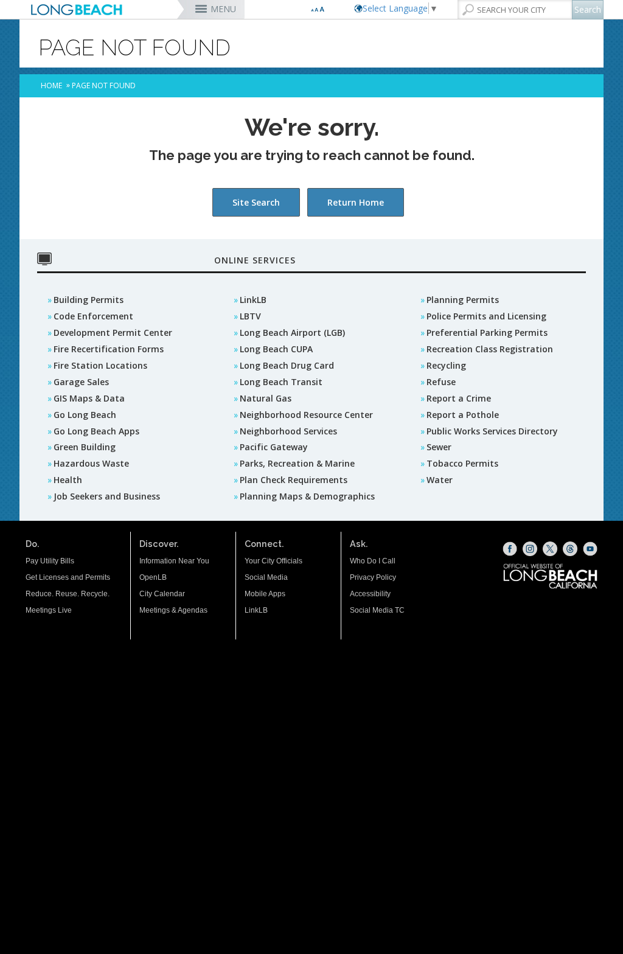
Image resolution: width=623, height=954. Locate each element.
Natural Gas (265, 398)
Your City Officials (273, 561)
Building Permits (89, 299)
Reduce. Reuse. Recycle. (68, 594)
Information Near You (174, 561)
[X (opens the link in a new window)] (550, 548)
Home (51, 85)
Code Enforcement (93, 316)
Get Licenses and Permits (68, 577)
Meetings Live (49, 610)
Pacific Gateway (274, 447)
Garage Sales (81, 382)
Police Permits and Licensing (486, 316)
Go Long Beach (85, 414)
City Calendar (162, 594)
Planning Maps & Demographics (307, 496)
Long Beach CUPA (276, 349)
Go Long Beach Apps (96, 431)
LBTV (250, 316)
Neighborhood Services (288, 431)
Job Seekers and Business (107, 496)
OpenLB (153, 577)
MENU (223, 9)
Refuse (441, 382)
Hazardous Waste (91, 463)
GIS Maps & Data (89, 398)
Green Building (85, 447)
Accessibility (370, 594)
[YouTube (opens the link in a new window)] (590, 548)
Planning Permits (462, 299)
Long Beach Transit (281, 382)
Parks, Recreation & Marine (297, 463)
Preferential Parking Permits (487, 332)
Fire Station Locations (100, 365)
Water (439, 480)
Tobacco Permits (462, 463)
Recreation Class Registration (489, 349)
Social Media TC (377, 610)
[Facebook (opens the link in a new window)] (510, 548)
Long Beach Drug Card (287, 365)
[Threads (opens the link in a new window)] (570, 548)
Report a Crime (458, 398)
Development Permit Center (113, 332)
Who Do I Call (372, 561)
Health (68, 480)
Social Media (266, 577)
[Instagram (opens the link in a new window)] (530, 548)
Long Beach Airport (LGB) (292, 332)
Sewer (438, 447)
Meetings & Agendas (173, 610)
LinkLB (253, 299)
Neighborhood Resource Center (306, 414)
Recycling (446, 365)
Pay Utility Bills (50, 561)
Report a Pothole (462, 414)
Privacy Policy (373, 577)
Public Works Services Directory (492, 431)
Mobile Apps (265, 594)
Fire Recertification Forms (109, 349)
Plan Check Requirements (293, 480)
